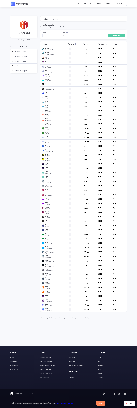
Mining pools (14, 369)
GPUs (84, 3)
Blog (99, 361)
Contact (107, 3)
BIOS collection (44, 377)
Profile (72, 44)
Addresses (55, 19)
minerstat (19, 3)
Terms (100, 373)
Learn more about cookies (64, 403)
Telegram (114, 394)
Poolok (12, 10)
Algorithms (13, 361)
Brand (100, 369)
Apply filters (116, 35)
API (70, 381)
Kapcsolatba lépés (85, 318)
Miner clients (14, 365)
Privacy (100, 377)
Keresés (44, 32)
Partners (101, 365)
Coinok (46, 19)
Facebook (109, 394)
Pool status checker (46, 369)
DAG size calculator (46, 373)
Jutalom (64, 32)
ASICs (91, 3)
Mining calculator (45, 357)
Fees (116, 44)
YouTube (119, 394)
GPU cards (72, 361)
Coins (77, 3)
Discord (125, 394)
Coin (45, 44)
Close (100, 403)
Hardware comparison (76, 365)
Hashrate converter (46, 361)
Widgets (71, 377)
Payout (86, 44)
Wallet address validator (47, 365)
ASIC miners (72, 357)
